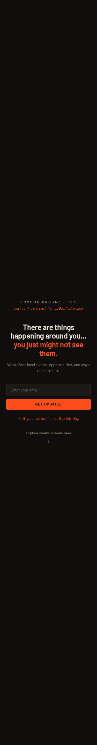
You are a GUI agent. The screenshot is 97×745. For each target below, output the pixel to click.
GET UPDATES (48, 404)
